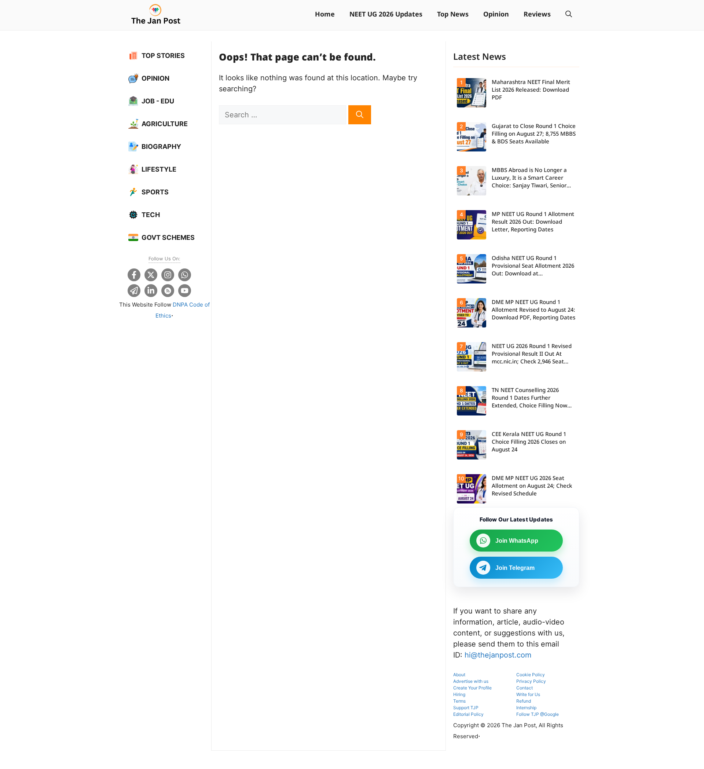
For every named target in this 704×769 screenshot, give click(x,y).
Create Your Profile (472, 688)
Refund (523, 701)
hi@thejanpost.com (498, 655)
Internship (526, 707)
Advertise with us (470, 681)
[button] (568, 15)
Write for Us (528, 694)
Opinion (496, 15)
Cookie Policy (530, 674)
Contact (524, 688)
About (459, 674)
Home (325, 15)
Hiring (459, 694)
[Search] (359, 114)
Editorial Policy (468, 714)
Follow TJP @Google (537, 714)
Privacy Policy (531, 681)
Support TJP (465, 707)
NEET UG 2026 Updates (385, 15)
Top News (453, 15)
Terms (459, 701)
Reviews (537, 15)
